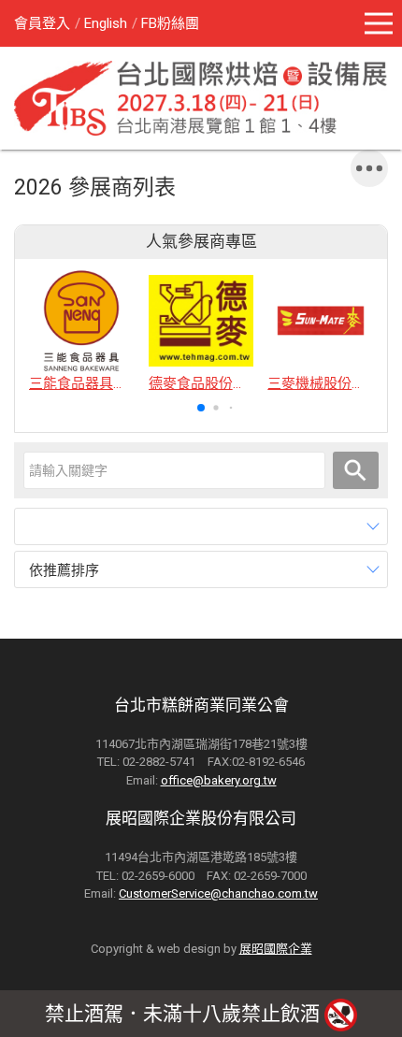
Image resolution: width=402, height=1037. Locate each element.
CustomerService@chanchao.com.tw (218, 893)
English (105, 23)
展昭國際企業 (275, 949)
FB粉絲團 (170, 23)
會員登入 (42, 23)
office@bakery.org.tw (219, 780)
